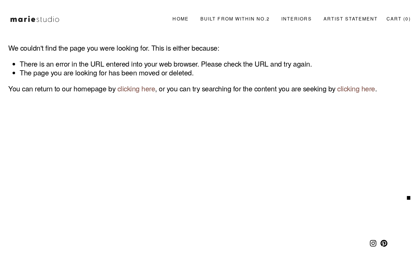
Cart (399, 18)
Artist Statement (351, 18)
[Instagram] (373, 243)
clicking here (136, 88)
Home (180, 18)
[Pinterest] (384, 243)
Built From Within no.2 (235, 18)
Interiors (296, 18)
